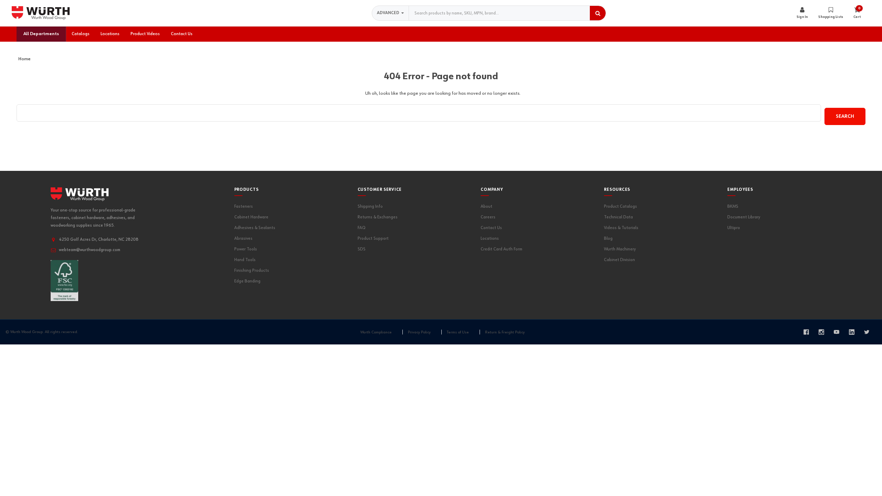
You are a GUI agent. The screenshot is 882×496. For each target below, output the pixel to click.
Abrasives (243, 238)
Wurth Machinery (620, 249)
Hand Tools (245, 260)
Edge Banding (247, 281)
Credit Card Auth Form (501, 249)
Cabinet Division (619, 260)
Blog (608, 238)
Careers (488, 217)
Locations (490, 238)
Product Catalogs (620, 206)
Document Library (743, 217)
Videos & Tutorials (621, 228)
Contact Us (491, 228)
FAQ (362, 228)
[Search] (598, 13)
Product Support (373, 238)
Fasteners (243, 206)
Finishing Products (251, 270)
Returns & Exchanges (378, 217)
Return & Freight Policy (505, 332)
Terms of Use (458, 332)
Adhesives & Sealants (254, 228)
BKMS (732, 206)
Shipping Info (370, 206)
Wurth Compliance (376, 332)
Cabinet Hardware (251, 217)
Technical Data (618, 217)
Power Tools (245, 249)
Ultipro (733, 228)
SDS (362, 249)
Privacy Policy (419, 332)
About (486, 206)
